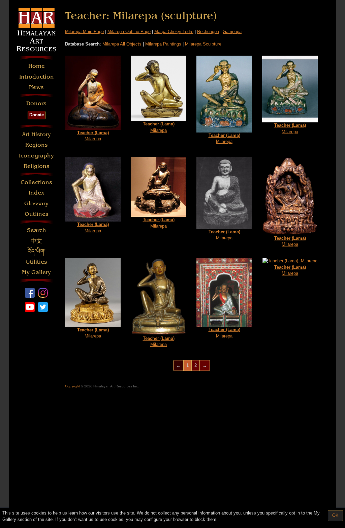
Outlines (37, 214)
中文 (36, 241)
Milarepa (93, 136)
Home (36, 66)
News (36, 87)
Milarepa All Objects (122, 44)
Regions (36, 145)
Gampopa (232, 31)
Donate (36, 114)
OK (335, 515)
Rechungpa (208, 31)
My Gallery (36, 272)
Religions (37, 166)
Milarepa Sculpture (203, 44)
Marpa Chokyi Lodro (173, 31)
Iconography (36, 155)
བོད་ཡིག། (36, 251)
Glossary (36, 203)
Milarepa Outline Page (129, 31)
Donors (36, 103)
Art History (36, 134)
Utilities (36, 262)
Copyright (72, 386)
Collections (36, 182)
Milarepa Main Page (84, 31)
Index (36, 192)
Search (36, 230)
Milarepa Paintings (163, 44)
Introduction (36, 77)
